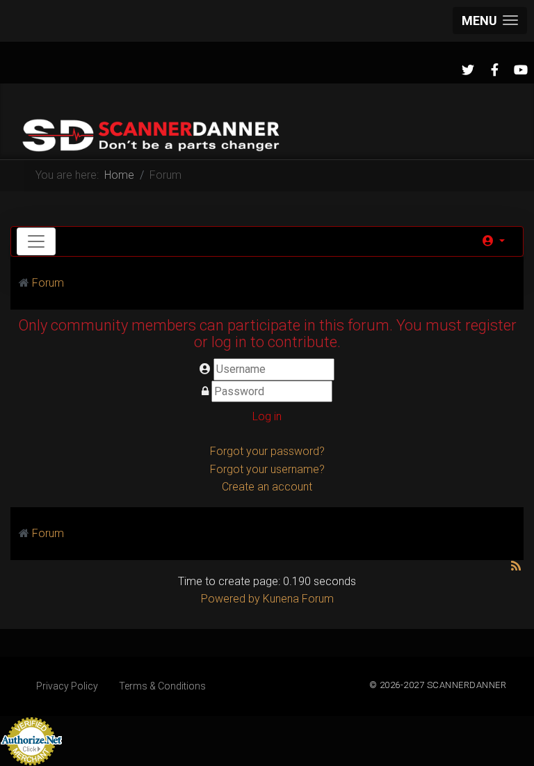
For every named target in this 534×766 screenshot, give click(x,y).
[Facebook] (494, 70)
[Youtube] (521, 70)
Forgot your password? (267, 451)
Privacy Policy (67, 686)
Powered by (230, 598)
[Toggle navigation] (36, 241)
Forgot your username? (267, 469)
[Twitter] (468, 70)
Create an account (267, 486)
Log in (267, 416)
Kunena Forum (298, 598)
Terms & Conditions (162, 686)
